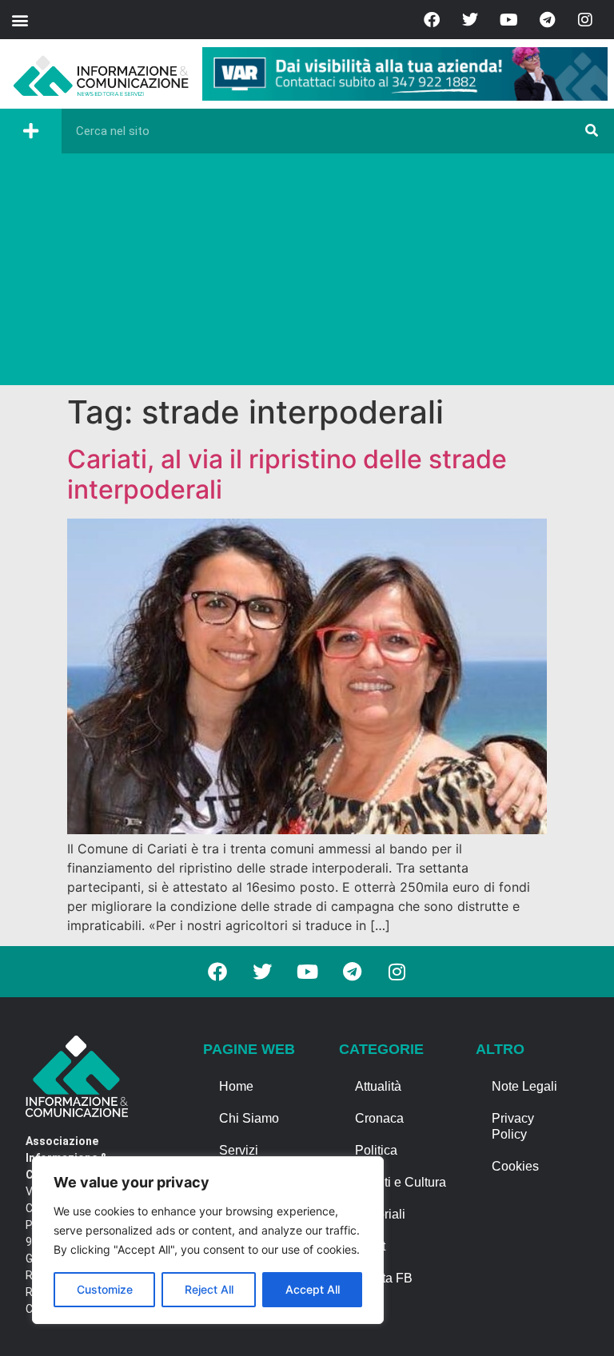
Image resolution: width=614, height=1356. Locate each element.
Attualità (378, 1086)
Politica (376, 1150)
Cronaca (379, 1118)
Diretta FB (384, 1278)
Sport (370, 1246)
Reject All (209, 1289)
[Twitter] (470, 20)
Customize (105, 1289)
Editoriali (380, 1214)
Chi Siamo (249, 1118)
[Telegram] (547, 20)
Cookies (515, 1166)
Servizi (238, 1150)
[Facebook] (432, 20)
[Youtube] (508, 20)
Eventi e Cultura (400, 1182)
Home (236, 1086)
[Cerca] (591, 131)
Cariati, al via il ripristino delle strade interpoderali (287, 474)
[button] (19, 19)
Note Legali (524, 1086)
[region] (208, 1240)
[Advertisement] (307, 273)
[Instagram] (585, 20)
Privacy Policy (513, 1126)
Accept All (312, 1289)
